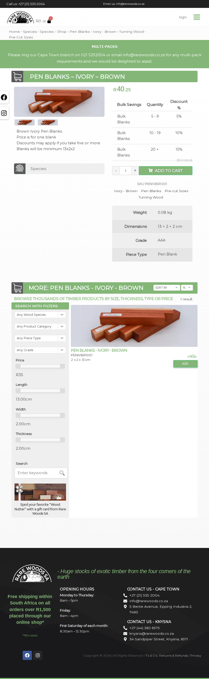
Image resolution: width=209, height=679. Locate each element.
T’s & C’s (151, 655)
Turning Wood (131, 32)
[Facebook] (27, 655)
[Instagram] (37, 655)
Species (30, 32)
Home (14, 32)
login (183, 17)
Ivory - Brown (104, 32)
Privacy (195, 655)
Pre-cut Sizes (21, 37)
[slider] (18, 366)
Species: (47, 32)
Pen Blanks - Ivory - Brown (99, 350)
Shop (62, 32)
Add (185, 363)
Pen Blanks (80, 32)
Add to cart (169, 170)
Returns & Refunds (173, 655)
